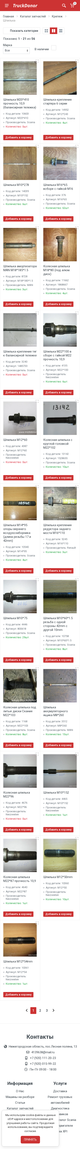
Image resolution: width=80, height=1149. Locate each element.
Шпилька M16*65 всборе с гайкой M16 (58, 187)
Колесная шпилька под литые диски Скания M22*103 (19, 711)
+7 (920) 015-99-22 (43, 1064)
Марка (7, 45)
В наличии (42, 49)
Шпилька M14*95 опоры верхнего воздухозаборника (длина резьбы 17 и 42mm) (17, 533)
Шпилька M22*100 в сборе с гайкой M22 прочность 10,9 (57, 355)
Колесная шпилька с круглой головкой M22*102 (57, 443)
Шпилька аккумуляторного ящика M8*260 (55, 711)
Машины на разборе (20, 1097)
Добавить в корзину (18, 137)
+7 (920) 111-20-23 (43, 1058)
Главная (8, 16)
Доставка (60, 1091)
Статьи (20, 1103)
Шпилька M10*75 (15, 618)
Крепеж (57, 16)
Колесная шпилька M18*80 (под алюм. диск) (56, 270)
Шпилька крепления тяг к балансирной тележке (20, 353)
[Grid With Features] (53, 30)
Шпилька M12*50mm (58, 877)
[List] (60, 30)
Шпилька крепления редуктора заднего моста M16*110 (57, 529)
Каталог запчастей (33, 16)
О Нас (20, 1091)
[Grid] (46, 30)
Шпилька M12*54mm (18, 961)
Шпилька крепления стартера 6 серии (57, 101)
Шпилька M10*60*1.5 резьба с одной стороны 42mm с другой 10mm (58, 624)
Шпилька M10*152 (56, 792)
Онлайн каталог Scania (60, 1120)
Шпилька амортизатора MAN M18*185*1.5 (20, 268)
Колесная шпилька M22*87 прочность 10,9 (19, 879)
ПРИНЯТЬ (30, 1139)
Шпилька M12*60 (15, 440)
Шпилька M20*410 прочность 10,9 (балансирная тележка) (19, 103)
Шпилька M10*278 (16, 185)
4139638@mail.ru (43, 1052)
